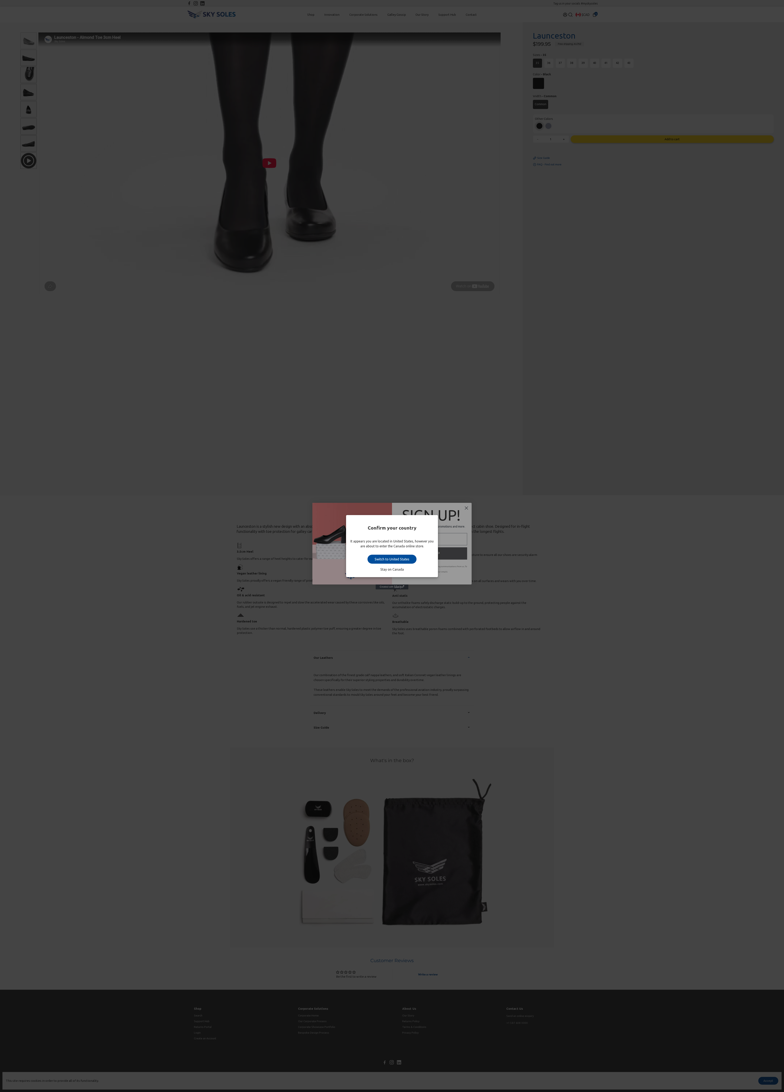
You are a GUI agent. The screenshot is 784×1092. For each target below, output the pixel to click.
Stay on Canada (392, 569)
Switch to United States (392, 559)
